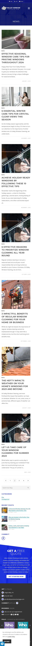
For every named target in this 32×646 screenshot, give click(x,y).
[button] (2, 625)
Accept (7, 641)
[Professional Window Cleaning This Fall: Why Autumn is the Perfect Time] (4, 510)
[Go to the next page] (28, 480)
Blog (3, 51)
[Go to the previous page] (6, 480)
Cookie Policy (11, 636)
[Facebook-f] (3, 538)
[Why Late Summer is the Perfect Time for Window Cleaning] (4, 519)
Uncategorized (5, 499)
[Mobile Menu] (29, 8)
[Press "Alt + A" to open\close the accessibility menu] (2, 644)
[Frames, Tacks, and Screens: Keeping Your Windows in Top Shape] (4, 527)
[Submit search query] (28, 488)
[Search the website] (16, 487)
